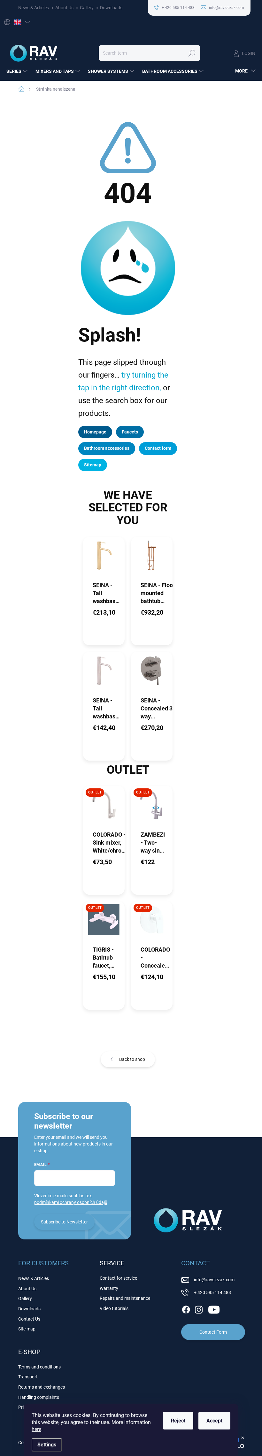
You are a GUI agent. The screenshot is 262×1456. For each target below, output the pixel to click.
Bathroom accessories (106, 448)
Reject (178, 1421)
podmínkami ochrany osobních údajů (70, 1202)
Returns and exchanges (41, 1387)
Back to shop (132, 1059)
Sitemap (92, 464)
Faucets (130, 431)
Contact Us (29, 1319)
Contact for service (118, 1278)
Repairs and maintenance (125, 1298)
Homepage (95, 431)
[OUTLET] (104, 807)
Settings (46, 1445)
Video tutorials (114, 1308)
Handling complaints (38, 1397)
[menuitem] (17, 71)
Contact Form (213, 1332)
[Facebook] (186, 1308)
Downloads (111, 7)
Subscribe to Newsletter (64, 1221)
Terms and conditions (39, 1366)
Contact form (158, 448)
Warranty (109, 1288)
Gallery (87, 7)
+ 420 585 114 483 (212, 1292)
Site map (26, 1328)
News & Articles (33, 7)
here (36, 1429)
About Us (64, 7)
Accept (214, 1421)
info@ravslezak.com (214, 1279)
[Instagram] (199, 1308)
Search (192, 53)
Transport (28, 1376)
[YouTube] (214, 1308)
